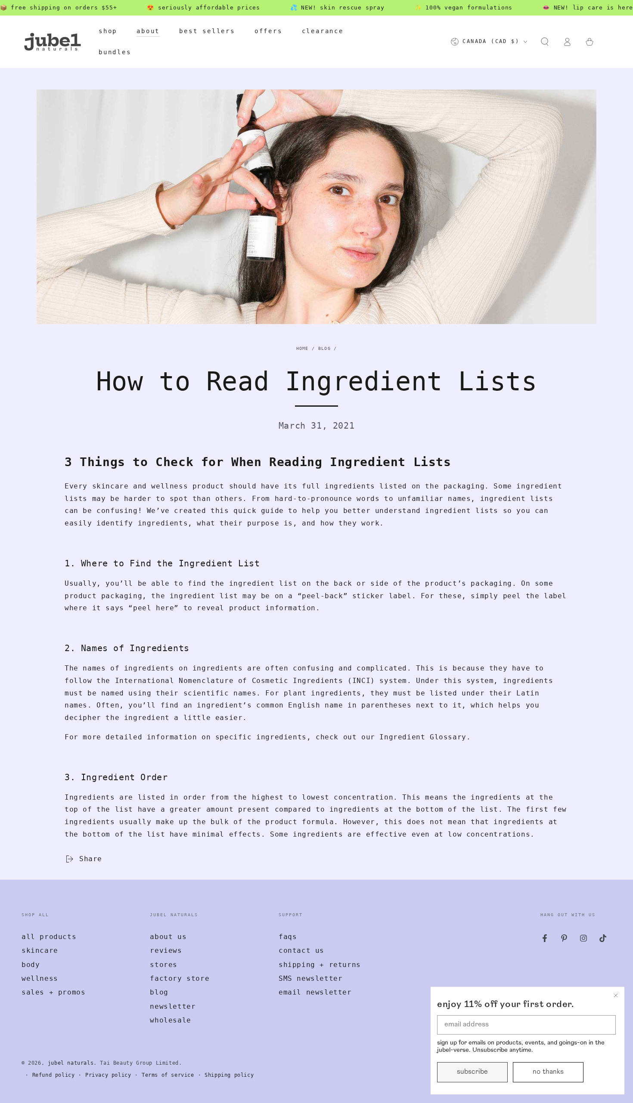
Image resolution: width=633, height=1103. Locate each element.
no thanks (548, 1072)
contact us (301, 950)
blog (159, 992)
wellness (40, 978)
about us (168, 937)
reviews (166, 950)
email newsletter (315, 992)
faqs (288, 937)
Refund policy (53, 1075)
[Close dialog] (615, 995)
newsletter (172, 1006)
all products (49, 937)
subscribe (472, 1072)
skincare (40, 950)
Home (302, 348)
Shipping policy (229, 1075)
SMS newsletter (310, 978)
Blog (324, 348)
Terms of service (168, 1075)
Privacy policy (108, 1075)
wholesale (170, 1020)
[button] (545, 41)
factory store (179, 978)
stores (163, 965)
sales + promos (53, 992)
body (31, 965)
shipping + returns (320, 965)
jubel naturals (70, 1063)
